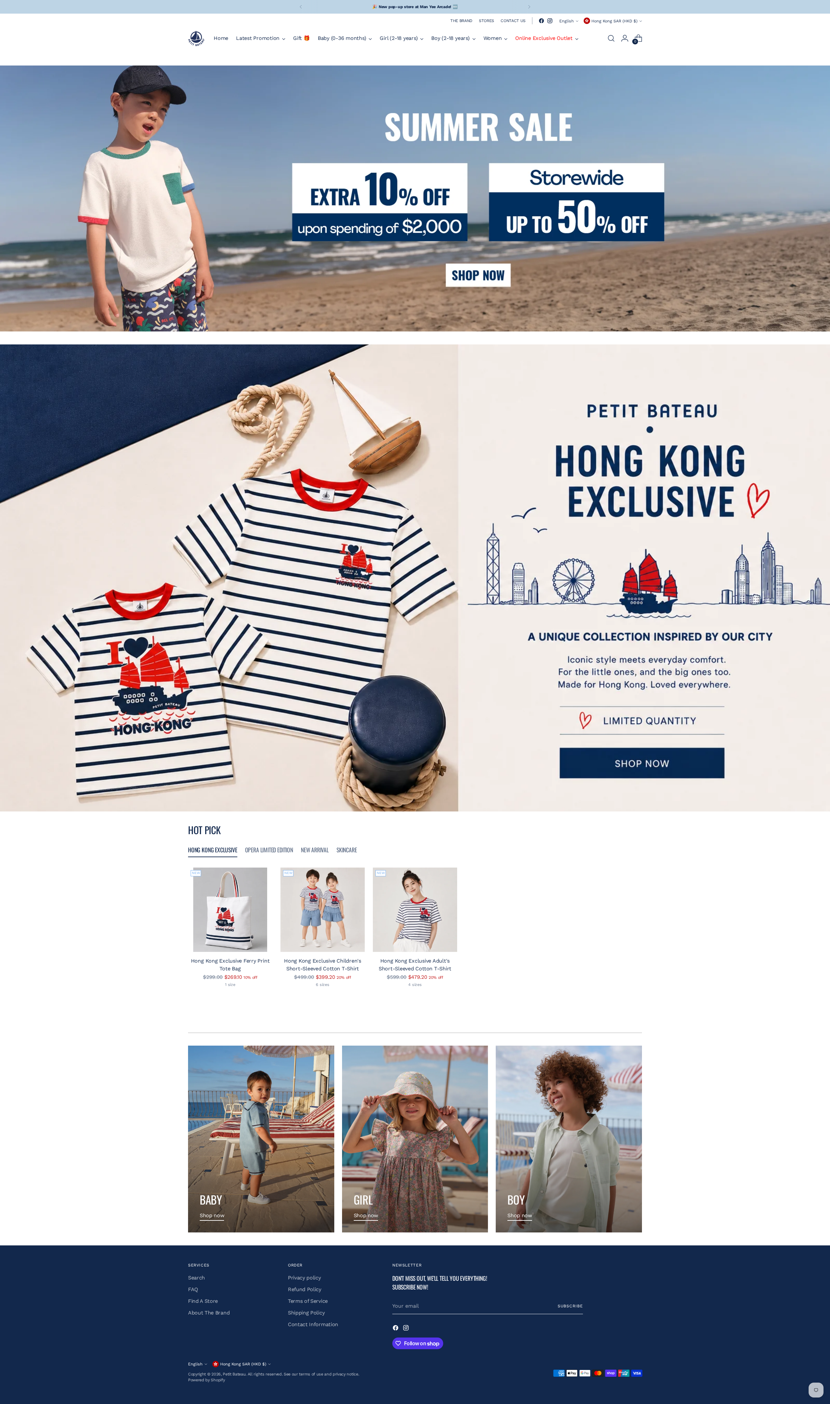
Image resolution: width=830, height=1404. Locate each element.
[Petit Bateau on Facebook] (541, 21)
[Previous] (301, 7)
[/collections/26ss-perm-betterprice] (415, 198)
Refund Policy (304, 1289)
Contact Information (313, 1324)
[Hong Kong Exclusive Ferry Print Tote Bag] (230, 910)
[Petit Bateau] (196, 38)
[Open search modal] (611, 38)
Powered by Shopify (206, 1379)
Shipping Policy (306, 1313)
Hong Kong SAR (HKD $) (614, 20)
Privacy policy (304, 1278)
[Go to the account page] (624, 38)
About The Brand (209, 1313)
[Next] (529, 7)
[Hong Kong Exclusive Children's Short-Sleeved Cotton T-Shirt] (322, 910)
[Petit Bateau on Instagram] (550, 21)
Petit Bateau (234, 1374)
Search (196, 1278)
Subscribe (570, 1305)
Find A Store (203, 1301)
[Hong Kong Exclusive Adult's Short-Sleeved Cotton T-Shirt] (415, 910)
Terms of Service (308, 1301)
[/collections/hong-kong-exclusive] (415, 577)
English (566, 20)
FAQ (193, 1289)
